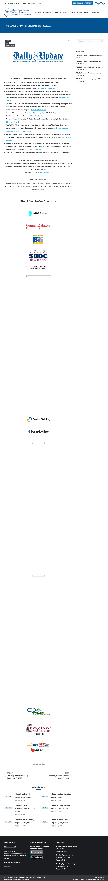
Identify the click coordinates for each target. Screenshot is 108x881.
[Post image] (9, 796)
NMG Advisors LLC (10, 847)
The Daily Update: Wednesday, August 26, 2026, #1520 (25, 808)
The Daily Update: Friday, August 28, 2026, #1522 (23, 795)
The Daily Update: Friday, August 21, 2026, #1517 (60, 821)
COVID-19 (8, 41)
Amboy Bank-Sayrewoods (12, 862)
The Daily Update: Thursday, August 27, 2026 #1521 (61, 795)
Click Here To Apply (12, 122)
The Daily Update (10, 45)
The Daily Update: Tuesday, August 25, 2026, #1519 (60, 806)
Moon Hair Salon (9, 851)
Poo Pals (7, 867)
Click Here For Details (38, 110)
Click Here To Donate (33, 149)
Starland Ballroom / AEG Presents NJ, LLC (15, 857)
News (7, 43)
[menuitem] (38, 12)
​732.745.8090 (9, 3)
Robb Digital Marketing (22, 879)
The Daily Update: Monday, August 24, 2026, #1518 (24, 821)
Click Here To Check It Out (46, 88)
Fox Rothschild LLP (45, 172)
